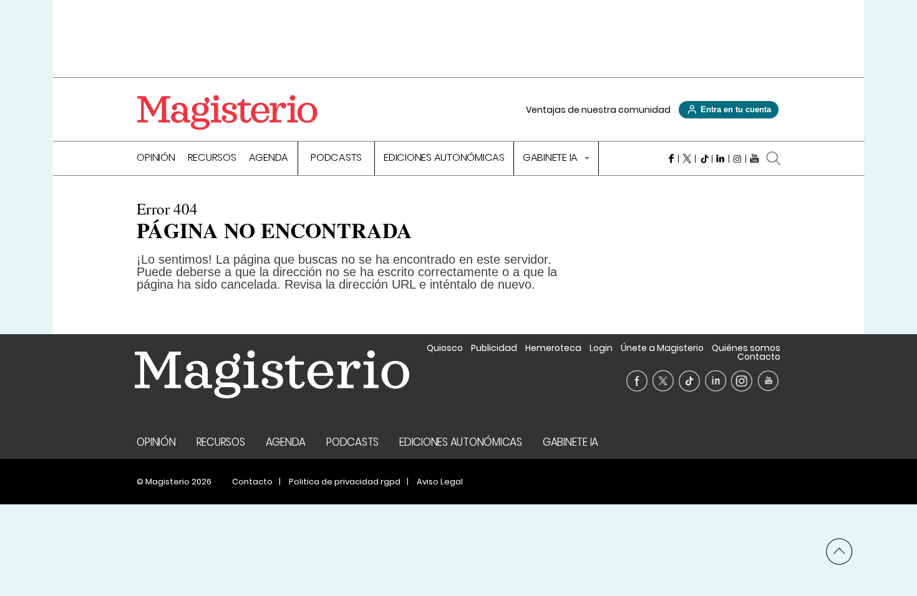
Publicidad (494, 348)
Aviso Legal (440, 482)
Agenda (269, 159)
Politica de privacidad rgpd (344, 482)
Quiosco (445, 348)
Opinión (156, 159)
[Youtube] (754, 158)
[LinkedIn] (721, 158)
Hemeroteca (553, 348)
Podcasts (336, 159)
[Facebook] (670, 158)
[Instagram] (737, 158)
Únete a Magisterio (662, 348)
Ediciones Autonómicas (444, 159)
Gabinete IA (551, 159)
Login (601, 348)
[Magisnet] (227, 112)
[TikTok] (704, 158)
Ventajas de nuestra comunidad (598, 109)
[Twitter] (687, 158)
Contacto (758, 356)
